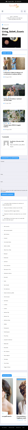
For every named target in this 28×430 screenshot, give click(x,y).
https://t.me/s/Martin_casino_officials (17, 144)
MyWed (5, 324)
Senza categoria (7, 355)
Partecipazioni (6, 328)
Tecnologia (6, 359)
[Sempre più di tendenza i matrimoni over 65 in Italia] (14, 89)
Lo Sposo (5, 304)
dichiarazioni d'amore (7, 273)
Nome (2, 174)
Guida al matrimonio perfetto (9, 293)
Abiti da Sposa (6, 234)
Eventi (5, 281)
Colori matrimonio (7, 265)
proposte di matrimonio (8, 339)
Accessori (5, 238)
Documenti (6, 277)
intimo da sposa (7, 296)
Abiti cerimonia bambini (8, 230)
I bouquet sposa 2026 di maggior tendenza (12, 125)
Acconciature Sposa (7, 242)
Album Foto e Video (7, 250)
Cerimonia (5, 261)
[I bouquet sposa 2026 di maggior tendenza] (14, 116)
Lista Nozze (6, 300)
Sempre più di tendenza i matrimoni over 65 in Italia (13, 99)
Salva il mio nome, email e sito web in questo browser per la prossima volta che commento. (14, 191)
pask (6, 70)
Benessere (5, 253)
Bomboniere (6, 257)
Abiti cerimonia (6, 226)
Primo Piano (6, 336)
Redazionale (6, 343)
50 (10, 97)
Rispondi (11, 146)
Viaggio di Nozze (7, 367)
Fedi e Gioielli (6, 285)
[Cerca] (21, 11)
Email (2, 181)
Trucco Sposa (6, 363)
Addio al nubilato (7, 246)
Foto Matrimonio (7, 289)
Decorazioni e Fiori (7, 269)
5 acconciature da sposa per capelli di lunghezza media (13, 417)
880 (10, 123)
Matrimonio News (7, 320)
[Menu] (2, 11)
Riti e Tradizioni (6, 351)
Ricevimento (6, 347)
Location (5, 308)
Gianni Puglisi (12, 420)
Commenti (2, 161)
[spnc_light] (25, 11)
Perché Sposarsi (7, 332)
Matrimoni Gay (6, 312)
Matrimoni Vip (6, 316)
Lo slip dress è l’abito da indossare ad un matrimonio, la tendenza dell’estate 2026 (13, 73)
